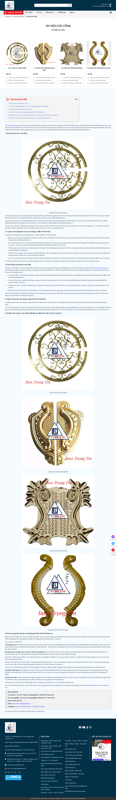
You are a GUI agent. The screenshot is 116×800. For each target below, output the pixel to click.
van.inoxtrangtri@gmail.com (21, 703)
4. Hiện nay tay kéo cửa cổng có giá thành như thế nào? (26, 112)
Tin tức (38, 12)
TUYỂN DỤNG (61, 12)
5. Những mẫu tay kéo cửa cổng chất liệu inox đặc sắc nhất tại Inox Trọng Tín (33, 115)
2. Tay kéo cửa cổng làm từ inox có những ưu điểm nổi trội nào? (28, 106)
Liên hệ (71, 12)
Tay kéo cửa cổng (11, 125)
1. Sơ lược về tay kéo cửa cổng (18, 103)
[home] (9, 5)
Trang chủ (8, 16)
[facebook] (80, 727)
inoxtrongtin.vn (94, 685)
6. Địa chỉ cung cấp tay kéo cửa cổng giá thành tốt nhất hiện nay (29, 118)
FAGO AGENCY (81, 798)
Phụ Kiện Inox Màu (19, 16)
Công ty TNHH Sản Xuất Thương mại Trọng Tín (29, 706)
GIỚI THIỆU (28, 12)
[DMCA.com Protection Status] (13, 777)
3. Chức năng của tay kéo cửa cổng (19, 109)
